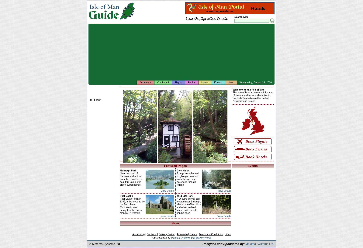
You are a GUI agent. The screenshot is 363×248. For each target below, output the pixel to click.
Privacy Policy (167, 234)
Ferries (191, 82)
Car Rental (163, 82)
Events (218, 82)
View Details (167, 190)
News (231, 82)
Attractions (145, 82)
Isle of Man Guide (103, 11)
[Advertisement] (181, 52)
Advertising (138, 234)
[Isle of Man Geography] (127, 19)
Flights (178, 82)
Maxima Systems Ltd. (259, 244)
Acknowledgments (187, 234)
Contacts (152, 234)
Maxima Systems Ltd (183, 237)
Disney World (203, 237)
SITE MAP (96, 99)
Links (228, 234)
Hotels (204, 82)
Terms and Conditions (211, 234)
